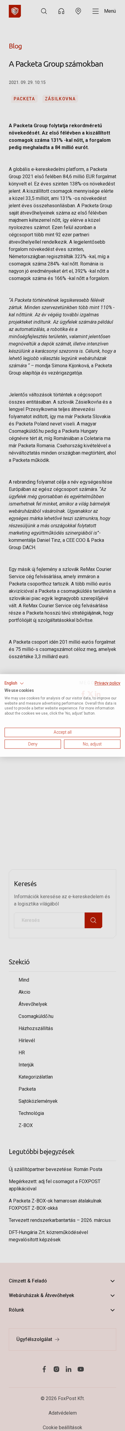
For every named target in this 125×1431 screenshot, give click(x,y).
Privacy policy (107, 683)
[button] (14, 683)
